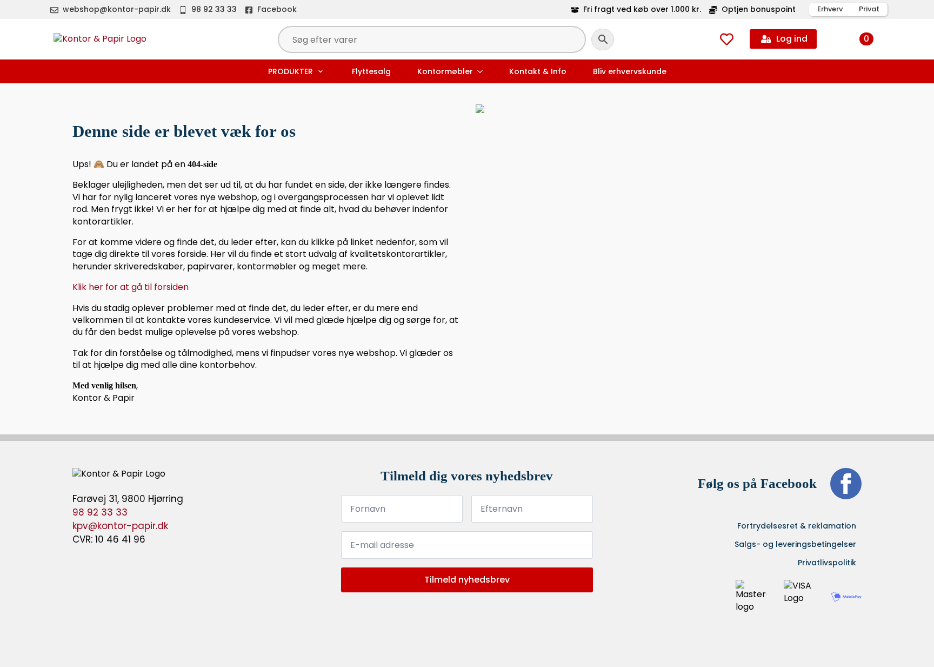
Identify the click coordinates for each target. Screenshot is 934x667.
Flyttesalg (371, 71)
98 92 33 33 (100, 512)
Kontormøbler (445, 71)
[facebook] (846, 483)
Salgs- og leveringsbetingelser (795, 544)
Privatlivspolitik (827, 562)
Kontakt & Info (537, 71)
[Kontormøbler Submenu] (481, 71)
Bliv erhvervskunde (629, 71)
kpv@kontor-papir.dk (120, 525)
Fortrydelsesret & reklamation (796, 525)
